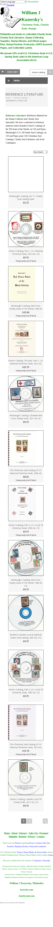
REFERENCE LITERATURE (16, 100)
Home (7, 97)
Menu (16, 80)
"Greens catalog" (20, 97)
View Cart (12, 72)
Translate (10, 5)
